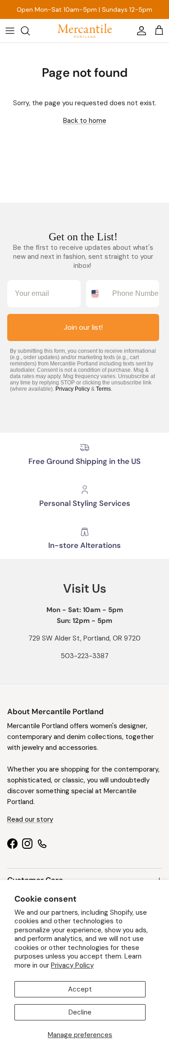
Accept (80, 989)
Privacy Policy (72, 965)
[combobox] (97, 294)
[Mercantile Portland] (85, 30)
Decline (80, 1012)
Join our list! (83, 327)
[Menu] (10, 31)
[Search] (30, 31)
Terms (103, 389)
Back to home (84, 120)
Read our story (30, 819)
